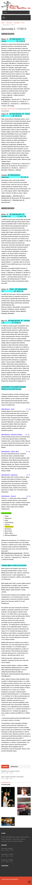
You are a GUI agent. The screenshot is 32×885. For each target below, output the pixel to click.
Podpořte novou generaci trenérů (10, 771)
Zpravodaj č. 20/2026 (7, 860)
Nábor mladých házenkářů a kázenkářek (12, 777)
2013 (23, 23)
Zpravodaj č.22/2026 (7, 848)
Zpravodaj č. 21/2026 (7, 854)
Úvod (2, 23)
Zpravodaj (17, 23)
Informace (9, 23)
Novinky (5, 766)
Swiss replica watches (10, 109)
